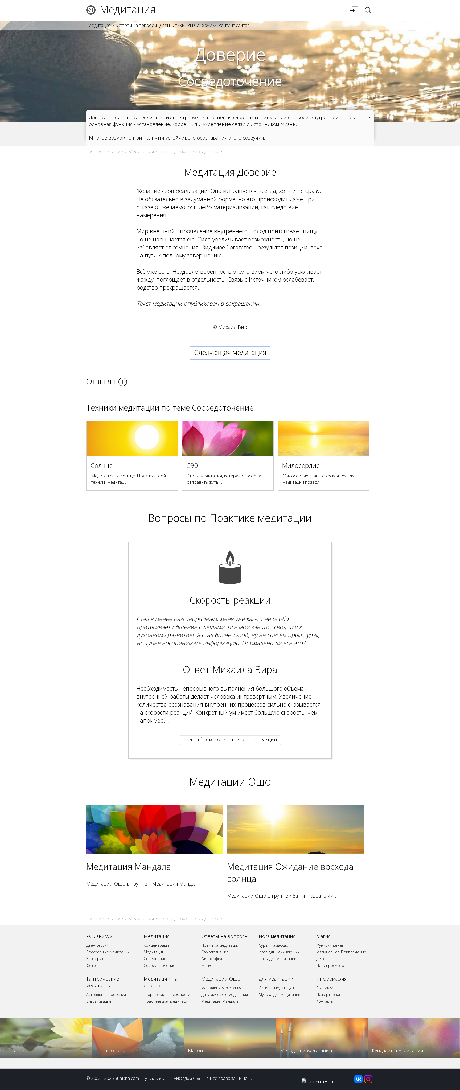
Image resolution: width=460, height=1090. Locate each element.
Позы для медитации (277, 958)
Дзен (164, 25)
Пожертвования (331, 994)
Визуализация (98, 1001)
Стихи (178, 25)
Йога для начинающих (279, 951)
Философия (211, 958)
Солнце (102, 465)
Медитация (128, 9)
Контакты (325, 1001)
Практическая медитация (167, 1001)
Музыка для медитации (279, 994)
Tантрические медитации (102, 982)
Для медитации (276, 979)
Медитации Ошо (230, 782)
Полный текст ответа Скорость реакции (230, 739)
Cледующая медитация (230, 352)
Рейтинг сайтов (234, 25)
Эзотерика (96, 958)
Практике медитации (261, 518)
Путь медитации (105, 151)
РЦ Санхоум (199, 25)
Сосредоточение (230, 81)
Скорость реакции (230, 600)
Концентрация (157, 945)
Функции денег (330, 945)
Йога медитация (277, 936)
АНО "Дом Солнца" (191, 1078)
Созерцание (155, 958)
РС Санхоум (99, 936)
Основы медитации (276, 987)
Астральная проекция (106, 994)
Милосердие (301, 465)
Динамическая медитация (224, 994)
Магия (206, 965)
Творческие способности (167, 994)
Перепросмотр (330, 965)
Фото (91, 965)
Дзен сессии (97, 945)
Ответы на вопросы (137, 25)
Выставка (324, 987)
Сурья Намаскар (273, 945)
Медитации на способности (160, 982)
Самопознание (215, 951)
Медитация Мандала (128, 866)
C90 (192, 465)
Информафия (331, 979)
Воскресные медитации (108, 951)
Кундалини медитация (221, 987)
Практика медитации (220, 945)
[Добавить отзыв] (122, 382)
